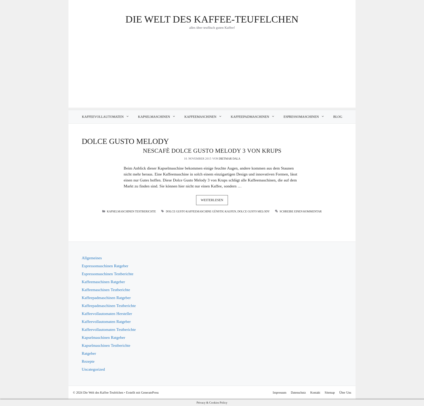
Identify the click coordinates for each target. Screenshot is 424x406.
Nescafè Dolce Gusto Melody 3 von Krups (212, 150)
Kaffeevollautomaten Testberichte (109, 329)
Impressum (279, 392)
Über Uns (345, 392)
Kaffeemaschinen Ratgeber (103, 282)
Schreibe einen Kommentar (301, 211)
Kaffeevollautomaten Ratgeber (106, 321)
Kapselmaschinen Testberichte (131, 211)
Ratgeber (89, 353)
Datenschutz (298, 392)
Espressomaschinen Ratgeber (105, 266)
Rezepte (88, 361)
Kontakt (315, 392)
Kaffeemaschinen (200, 116)
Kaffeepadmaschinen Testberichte (109, 305)
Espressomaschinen (301, 116)
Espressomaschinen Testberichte (107, 274)
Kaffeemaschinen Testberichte (106, 290)
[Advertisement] (212, 77)
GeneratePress (150, 392)
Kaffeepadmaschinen (250, 116)
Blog (337, 116)
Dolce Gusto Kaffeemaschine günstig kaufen (201, 211)
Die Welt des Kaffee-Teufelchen (212, 19)
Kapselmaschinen (154, 116)
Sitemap (330, 392)
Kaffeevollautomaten (103, 116)
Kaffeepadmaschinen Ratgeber (106, 297)
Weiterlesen (212, 200)
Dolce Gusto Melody (253, 211)
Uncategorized (93, 369)
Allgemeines (92, 258)
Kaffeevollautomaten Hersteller (107, 313)
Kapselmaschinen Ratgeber (103, 337)
